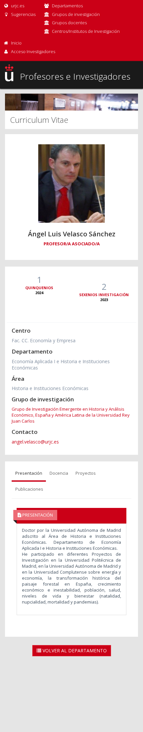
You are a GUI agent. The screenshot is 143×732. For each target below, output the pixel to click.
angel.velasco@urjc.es (35, 442)
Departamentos (67, 6)
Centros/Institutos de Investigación (86, 31)
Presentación (28, 473)
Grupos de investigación (76, 14)
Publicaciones (29, 489)
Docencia (59, 473)
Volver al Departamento (74, 650)
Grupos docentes (69, 23)
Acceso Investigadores (33, 51)
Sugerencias (23, 14)
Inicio (16, 43)
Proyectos (85, 473)
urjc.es (17, 6)
